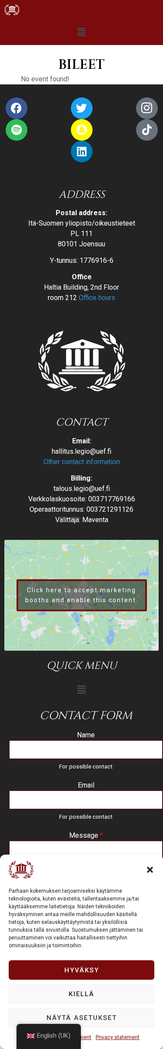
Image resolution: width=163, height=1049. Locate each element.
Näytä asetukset (82, 1018)
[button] (150, 869)
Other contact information (81, 462)
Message (86, 835)
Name (86, 735)
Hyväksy (81, 970)
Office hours (97, 298)
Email (86, 785)
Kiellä (81, 994)
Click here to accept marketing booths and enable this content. (81, 595)
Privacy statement (118, 1037)
